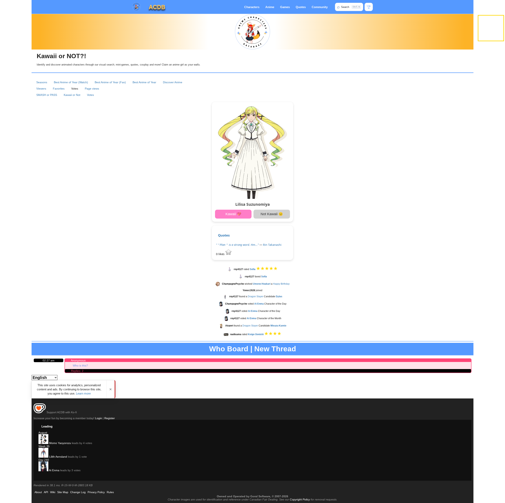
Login (98, 418)
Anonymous (78, 360)
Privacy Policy (96, 492)
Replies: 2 (77, 370)
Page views (92, 88)
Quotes (301, 7)
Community (320, 7)
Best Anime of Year (144, 82)
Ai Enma (53, 470)
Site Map (62, 492)
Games (285, 7)
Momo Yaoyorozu (59, 443)
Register (109, 418)
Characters (251, 7)
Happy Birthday (281, 283)
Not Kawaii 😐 (272, 214)
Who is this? (80, 365)
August (42, 432)
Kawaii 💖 (233, 214)
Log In (368, 7)
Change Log (78, 492)
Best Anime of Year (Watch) (71, 82)
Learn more (83, 393)
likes (220, 254)
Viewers (41, 88)
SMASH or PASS (46, 94)
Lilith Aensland (57, 456)
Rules (110, 492)
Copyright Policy (300, 499)
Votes (90, 94)
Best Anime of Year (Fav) (110, 82)
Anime (269, 7)
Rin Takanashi (272, 245)
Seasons (41, 82)
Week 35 (44, 446)
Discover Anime (172, 82)
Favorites (59, 88)
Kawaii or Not (72, 94)
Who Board (228, 349)
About (38, 492)
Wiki (52, 492)
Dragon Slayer (255, 296)
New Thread (275, 349)
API (46, 492)
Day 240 (43, 459)
